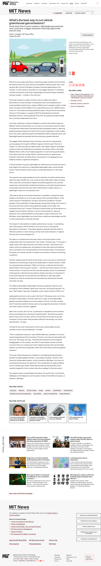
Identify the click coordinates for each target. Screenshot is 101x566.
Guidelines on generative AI (89, 539)
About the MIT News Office (18, 540)
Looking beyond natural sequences (78, 459)
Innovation (44, 3)
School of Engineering (77, 106)
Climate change (31, 390)
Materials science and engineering (20, 393)
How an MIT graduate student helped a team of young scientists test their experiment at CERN (38, 439)
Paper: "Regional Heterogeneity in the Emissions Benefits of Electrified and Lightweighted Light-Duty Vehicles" (82, 96)
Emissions (13, 390)
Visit (14, 558)
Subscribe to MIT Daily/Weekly (89, 515)
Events (22, 558)
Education (29, 3)
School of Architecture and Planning (22, 521)
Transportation (68, 390)
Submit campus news (89, 526)
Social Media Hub (31, 560)
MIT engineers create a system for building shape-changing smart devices (82, 476)
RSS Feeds (52, 544)
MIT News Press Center (36, 540)
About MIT (84, 3)
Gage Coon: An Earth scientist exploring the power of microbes (38, 459)
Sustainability (57, 390)
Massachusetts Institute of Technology (24, 555)
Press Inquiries (14, 544)
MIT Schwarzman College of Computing (23, 534)
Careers (31, 558)
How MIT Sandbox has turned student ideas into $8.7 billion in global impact (81, 439)
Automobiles (37, 393)
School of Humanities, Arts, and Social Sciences (26, 526)
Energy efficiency (64, 393)
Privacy (15, 560)
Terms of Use (53, 540)
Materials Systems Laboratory (80, 103)
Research (37, 3)
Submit (92, 13)
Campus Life (64, 3)
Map (18, 558)
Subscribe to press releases (89, 521)
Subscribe (58, 13)
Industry (47, 390)
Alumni (77, 3)
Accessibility (21, 560)
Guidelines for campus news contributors (89, 532)
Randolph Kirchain (76, 100)
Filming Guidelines (35, 544)
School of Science (16, 531)
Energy (41, 390)
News (71, 3)
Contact (36, 558)
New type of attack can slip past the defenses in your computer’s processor (38, 476)
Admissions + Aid (54, 3)
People (26, 558)
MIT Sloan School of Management (21, 529)
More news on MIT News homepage (20, 493)
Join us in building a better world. (89, 557)
